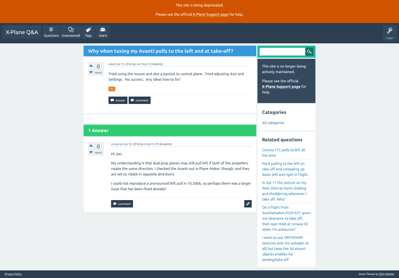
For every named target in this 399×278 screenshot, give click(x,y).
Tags (88, 35)
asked (112, 63)
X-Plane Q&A (22, 32)
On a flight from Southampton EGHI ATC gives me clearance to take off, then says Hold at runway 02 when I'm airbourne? (286, 218)
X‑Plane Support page (211, 14)
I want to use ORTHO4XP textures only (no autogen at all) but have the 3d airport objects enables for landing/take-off (285, 248)
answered (117, 143)
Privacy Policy (13, 274)
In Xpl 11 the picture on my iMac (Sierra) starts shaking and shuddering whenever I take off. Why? (284, 190)
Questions (51, 35)
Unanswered (71, 35)
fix (111, 89)
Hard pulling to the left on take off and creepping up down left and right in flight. (285, 169)
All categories (273, 123)
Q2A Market (386, 273)
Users (103, 35)
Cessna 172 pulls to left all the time (283, 152)
